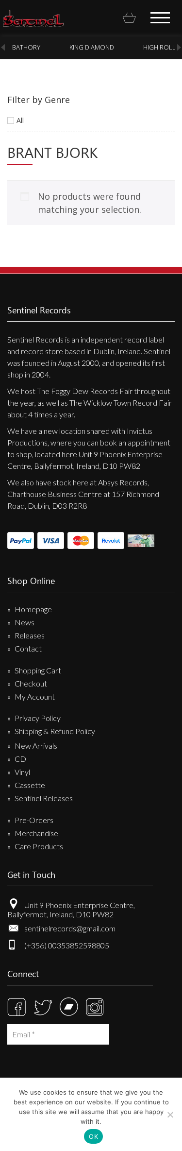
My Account (35, 696)
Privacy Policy (38, 717)
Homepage (33, 609)
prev (3, 47)
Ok (93, 1136)
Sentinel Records (33, 18)
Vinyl (22, 771)
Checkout (31, 683)
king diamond (91, 47)
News (24, 622)
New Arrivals (36, 745)
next (179, 47)
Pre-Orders (34, 820)
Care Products (39, 846)
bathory (26, 47)
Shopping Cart (38, 670)
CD (20, 758)
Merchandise (36, 833)
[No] (170, 1114)
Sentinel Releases (44, 798)
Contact (28, 648)
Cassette (30, 785)
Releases (30, 635)
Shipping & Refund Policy (55, 731)
